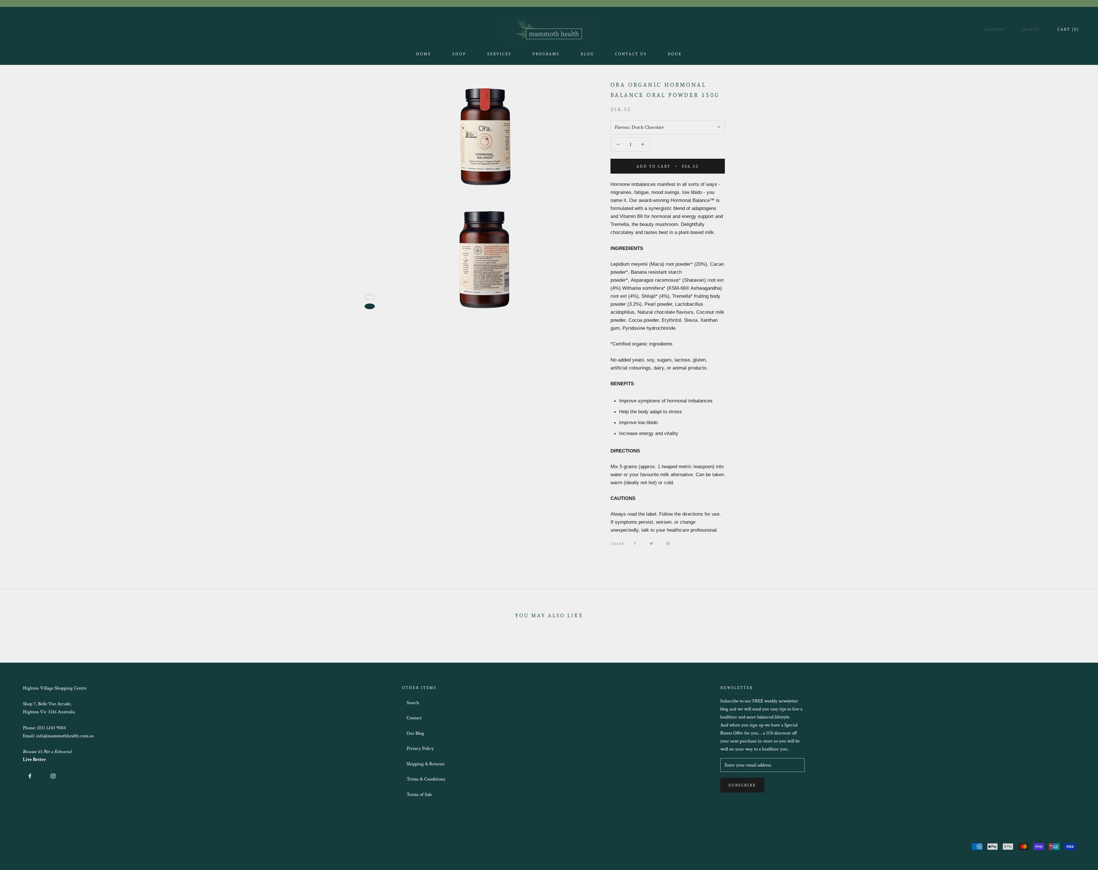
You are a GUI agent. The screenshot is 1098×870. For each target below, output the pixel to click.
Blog (587, 55)
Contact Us (631, 55)
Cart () (1068, 29)
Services (499, 53)
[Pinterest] (668, 543)
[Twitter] (651, 543)
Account (994, 29)
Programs (546, 53)
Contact (414, 718)
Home (423, 55)
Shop (459, 55)
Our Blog (415, 733)
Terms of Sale (419, 794)
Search (1030, 29)
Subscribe (742, 785)
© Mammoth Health (52, 843)
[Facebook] (634, 543)
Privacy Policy (420, 748)
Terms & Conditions (426, 779)
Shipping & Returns (425, 764)
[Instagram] (53, 775)
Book (675, 55)
